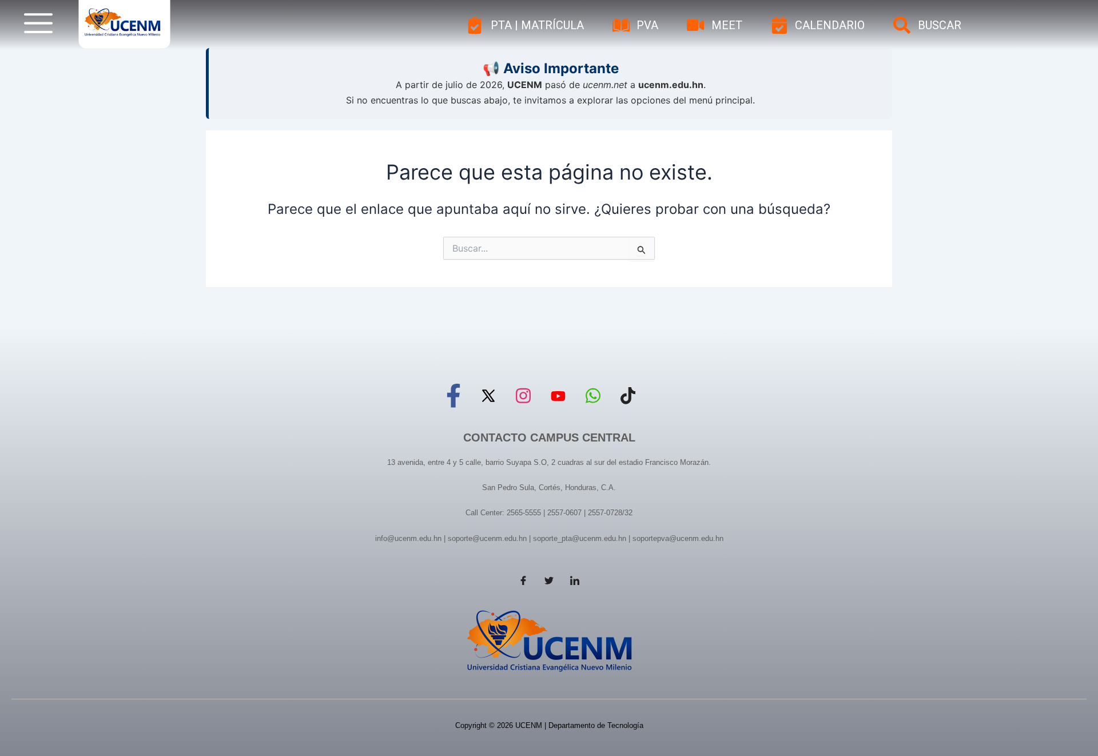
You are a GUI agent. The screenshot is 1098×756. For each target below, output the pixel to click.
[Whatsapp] (593, 394)
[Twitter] (488, 394)
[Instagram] (523, 394)
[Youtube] (558, 394)
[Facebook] (453, 394)
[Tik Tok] (627, 394)
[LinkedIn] (574, 580)
